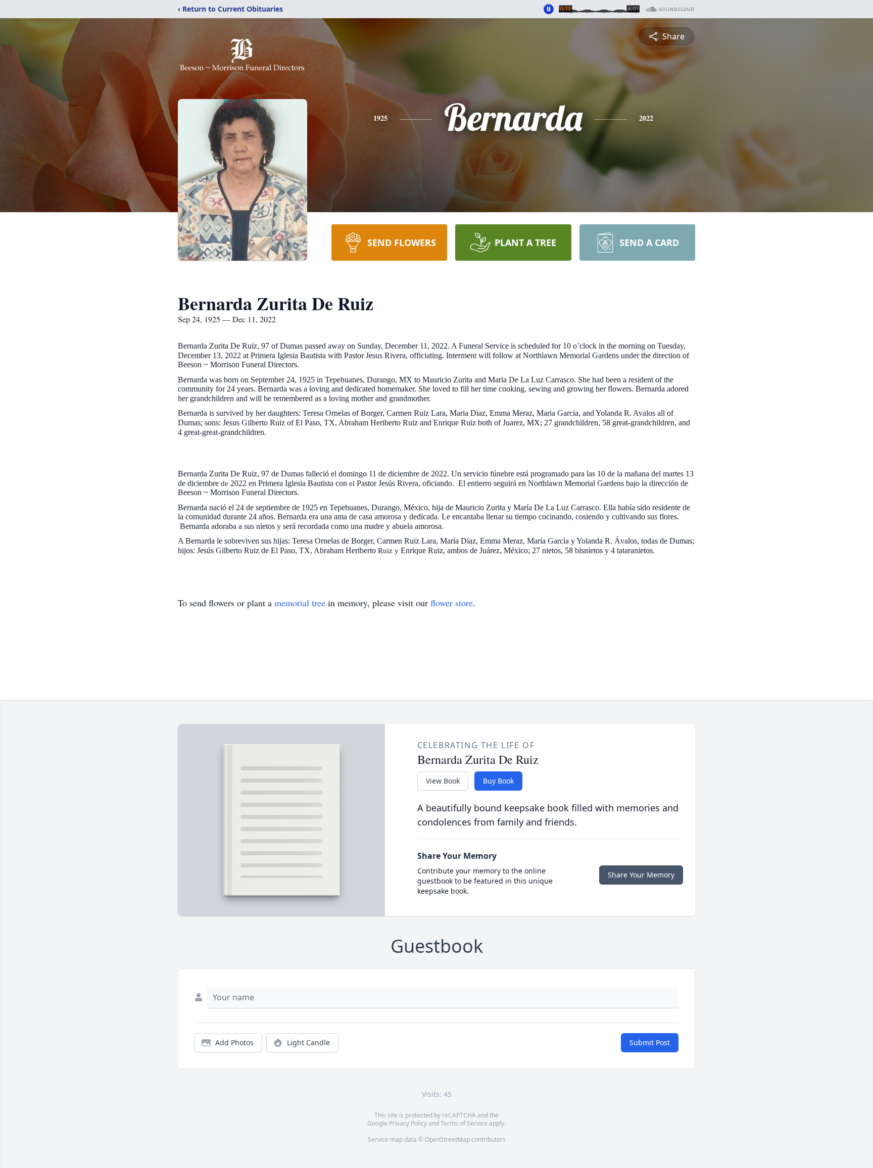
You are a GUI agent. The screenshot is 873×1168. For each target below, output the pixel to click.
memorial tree (299, 603)
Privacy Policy (408, 1123)
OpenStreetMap (447, 1139)
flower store (451, 603)
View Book (443, 781)
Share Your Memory (641, 875)
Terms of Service (464, 1123)
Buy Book (498, 781)
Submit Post (649, 1042)
